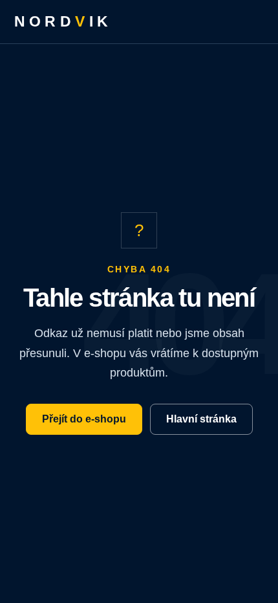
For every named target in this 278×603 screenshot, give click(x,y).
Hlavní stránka (201, 418)
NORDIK (63, 21)
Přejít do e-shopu (84, 418)
